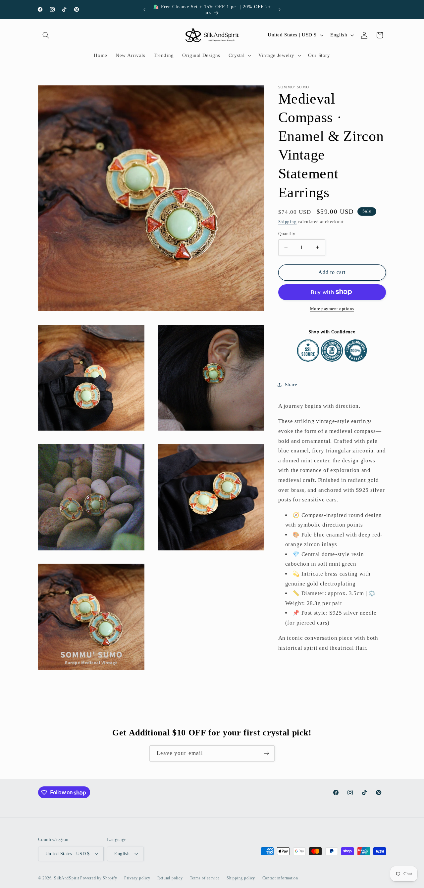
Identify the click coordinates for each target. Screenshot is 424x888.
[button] (45, 35)
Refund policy (170, 878)
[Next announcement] (279, 9)
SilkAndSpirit (66, 878)
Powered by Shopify (98, 878)
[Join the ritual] (266, 753)
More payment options (332, 308)
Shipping (287, 221)
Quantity (286, 233)
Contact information (280, 878)
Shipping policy (241, 878)
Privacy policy (137, 878)
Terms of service (205, 878)
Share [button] (291, 384)
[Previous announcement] (144, 9)
